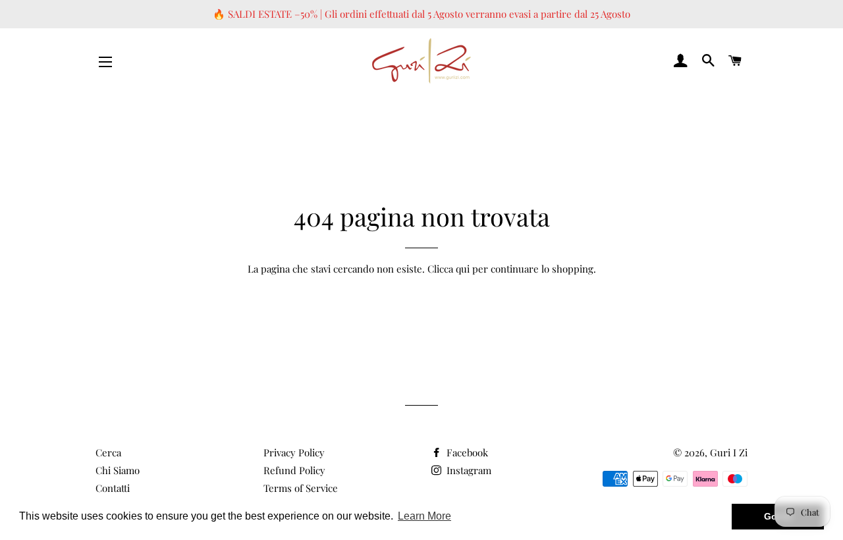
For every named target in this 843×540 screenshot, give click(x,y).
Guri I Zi (729, 452)
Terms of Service (300, 488)
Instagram (467, 470)
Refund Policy (294, 470)
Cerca (108, 452)
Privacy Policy (294, 452)
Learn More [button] (424, 516)
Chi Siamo (117, 470)
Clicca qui (448, 268)
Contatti (112, 488)
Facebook (466, 452)
